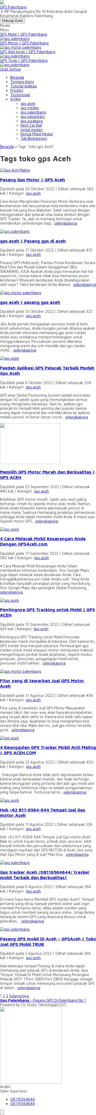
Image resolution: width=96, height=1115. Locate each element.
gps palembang (33, 112)
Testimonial (20, 95)
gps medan (29, 108)
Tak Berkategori (33, 138)
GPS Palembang (13, 7)
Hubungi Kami (12, 21)
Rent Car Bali (31, 125)
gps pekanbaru (32, 116)
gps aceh (27, 103)
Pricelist (16, 90)
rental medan (31, 129)
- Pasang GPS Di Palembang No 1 (43, 1000)
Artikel (15, 99)
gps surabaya (31, 121)
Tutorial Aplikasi (23, 86)
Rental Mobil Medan (36, 134)
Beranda (17, 77)
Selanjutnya (19, 996)
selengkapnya (65, 223)
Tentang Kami (22, 81)
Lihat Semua (10, 69)
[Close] (2, 1112)
